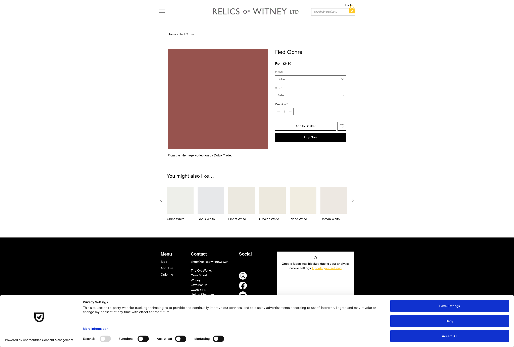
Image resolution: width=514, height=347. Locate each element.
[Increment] (290, 111)
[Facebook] (243, 285)
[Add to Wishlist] (342, 126)
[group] (257, 204)
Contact (199, 254)
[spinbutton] (284, 111)
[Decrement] (278, 111)
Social (245, 254)
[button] (162, 11)
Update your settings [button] (327, 268)
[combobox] (310, 79)
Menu (166, 254)
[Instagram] (243, 276)
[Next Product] (353, 200)
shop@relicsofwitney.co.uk (209, 262)
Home (172, 34)
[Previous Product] (161, 200)
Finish (280, 71)
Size (278, 88)
